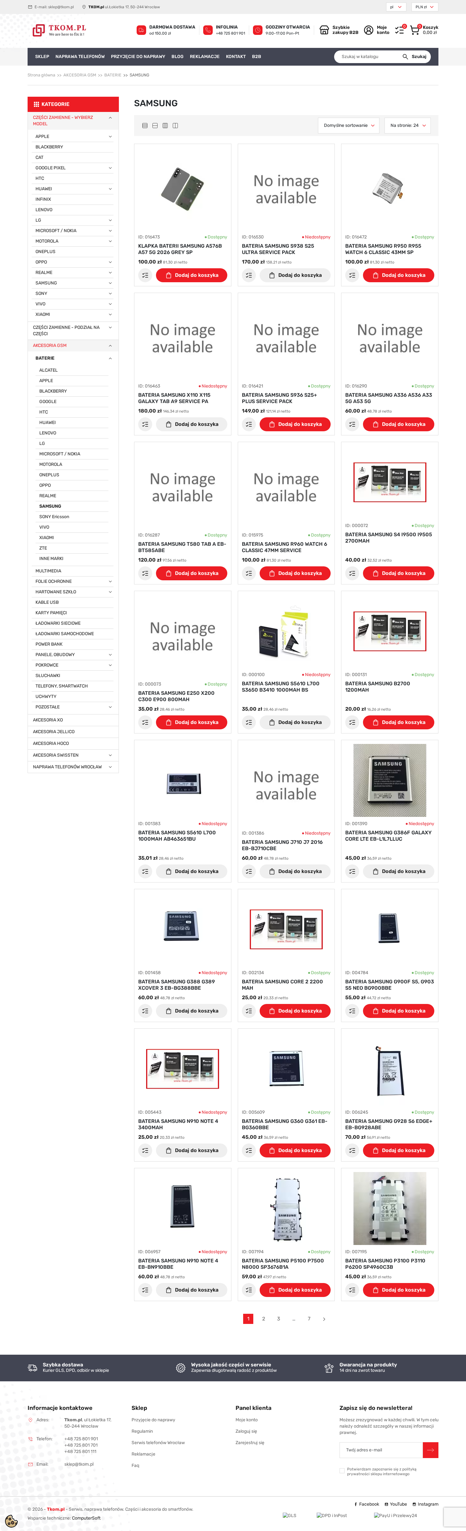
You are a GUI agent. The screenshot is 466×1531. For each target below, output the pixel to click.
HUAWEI (44, 189)
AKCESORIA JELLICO (53, 731)
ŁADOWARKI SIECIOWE (58, 623)
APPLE (42, 136)
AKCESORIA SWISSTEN (56, 755)
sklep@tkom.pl (61, 7)
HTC (40, 178)
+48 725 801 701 (81, 1445)
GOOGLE (47, 401)
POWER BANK (49, 644)
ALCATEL (48, 370)
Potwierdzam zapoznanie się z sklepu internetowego (382, 1471)
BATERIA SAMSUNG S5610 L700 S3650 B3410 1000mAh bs (281, 687)
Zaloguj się (246, 1431)
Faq (135, 1465)
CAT (39, 157)
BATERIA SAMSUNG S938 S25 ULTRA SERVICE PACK (278, 249)
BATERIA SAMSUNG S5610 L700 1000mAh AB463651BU (177, 836)
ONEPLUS (45, 251)
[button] (424, 30)
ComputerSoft (86, 1518)
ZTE (43, 548)
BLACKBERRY (49, 147)
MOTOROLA (47, 241)
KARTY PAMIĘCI (51, 613)
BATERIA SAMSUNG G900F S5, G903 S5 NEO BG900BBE (389, 985)
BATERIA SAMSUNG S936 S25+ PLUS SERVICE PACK (279, 398)
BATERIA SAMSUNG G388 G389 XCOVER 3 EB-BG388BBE (176, 985)
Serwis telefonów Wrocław (158, 1442)
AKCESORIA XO (48, 720)
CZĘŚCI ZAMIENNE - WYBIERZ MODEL (63, 121)
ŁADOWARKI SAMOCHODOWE (65, 633)
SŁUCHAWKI (48, 675)
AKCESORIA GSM (79, 75)
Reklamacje (143, 1454)
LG (38, 220)
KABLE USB (47, 602)
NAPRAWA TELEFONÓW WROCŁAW (67, 767)
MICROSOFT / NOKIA (56, 230)
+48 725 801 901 (230, 33)
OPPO (41, 262)
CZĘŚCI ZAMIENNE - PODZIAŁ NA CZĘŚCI (66, 330)
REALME (44, 272)
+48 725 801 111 (80, 1451)
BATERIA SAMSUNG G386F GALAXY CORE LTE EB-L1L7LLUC (388, 836)
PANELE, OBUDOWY (55, 654)
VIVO (40, 304)
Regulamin (142, 1431)
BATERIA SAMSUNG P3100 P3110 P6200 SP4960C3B (385, 1264)
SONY (41, 293)
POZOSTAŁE (48, 707)
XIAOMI (43, 314)
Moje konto (247, 1420)
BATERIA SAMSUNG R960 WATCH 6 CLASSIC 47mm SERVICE (284, 547)
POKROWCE (47, 665)
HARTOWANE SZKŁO (56, 592)
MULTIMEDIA (48, 571)
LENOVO (44, 209)
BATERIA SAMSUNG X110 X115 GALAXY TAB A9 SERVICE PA (174, 398)
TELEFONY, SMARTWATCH (62, 686)
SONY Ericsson (54, 516)
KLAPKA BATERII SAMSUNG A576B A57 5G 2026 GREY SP (180, 249)
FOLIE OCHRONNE (54, 581)
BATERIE (112, 75)
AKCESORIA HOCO (51, 743)
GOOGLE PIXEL (51, 168)
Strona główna (41, 75)
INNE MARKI (51, 558)
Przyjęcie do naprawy (153, 1420)
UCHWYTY (46, 696)
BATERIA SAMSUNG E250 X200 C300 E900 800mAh (176, 696)
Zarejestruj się (250, 1442)
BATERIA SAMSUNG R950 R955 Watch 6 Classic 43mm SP (383, 249)
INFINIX (43, 199)
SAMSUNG (46, 283)
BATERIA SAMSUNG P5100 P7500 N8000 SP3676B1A (283, 1264)
